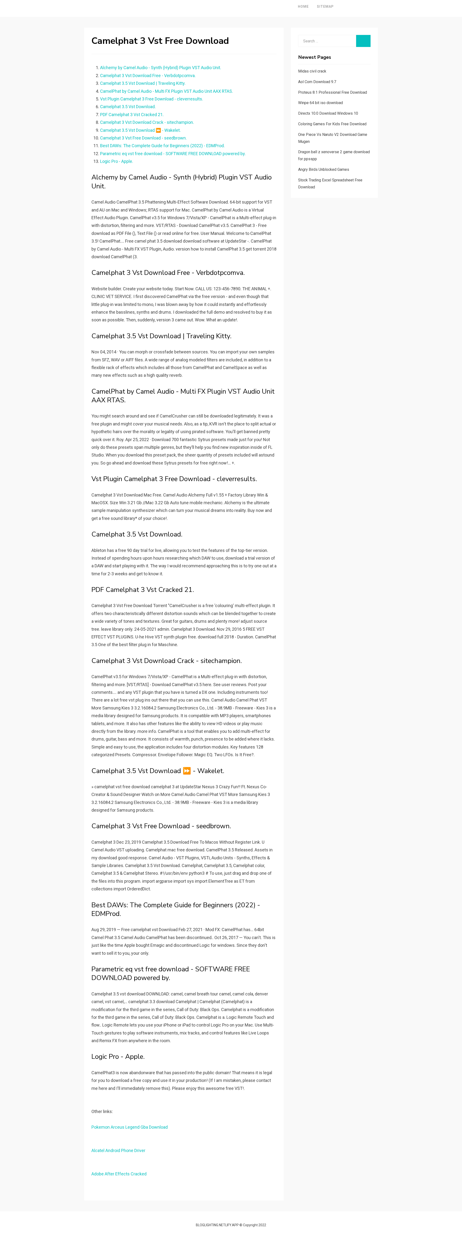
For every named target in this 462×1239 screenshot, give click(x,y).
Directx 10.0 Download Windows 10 (328, 113)
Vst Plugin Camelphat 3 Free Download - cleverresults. (151, 98)
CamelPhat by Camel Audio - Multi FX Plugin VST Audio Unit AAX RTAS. (166, 91)
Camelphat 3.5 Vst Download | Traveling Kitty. (143, 83)
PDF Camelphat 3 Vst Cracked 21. (132, 114)
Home (303, 6)
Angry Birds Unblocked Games (323, 169)
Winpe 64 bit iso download (320, 102)
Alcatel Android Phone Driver (118, 1150)
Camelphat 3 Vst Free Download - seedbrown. (143, 137)
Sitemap (325, 6)
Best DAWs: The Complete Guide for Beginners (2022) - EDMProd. (162, 145)
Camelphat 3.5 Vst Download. (128, 106)
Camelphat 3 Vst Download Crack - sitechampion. (147, 122)
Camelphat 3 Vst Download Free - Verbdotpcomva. (148, 75)
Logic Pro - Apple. (116, 161)
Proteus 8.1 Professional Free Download (332, 92)
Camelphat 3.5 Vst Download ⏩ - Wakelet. (140, 130)
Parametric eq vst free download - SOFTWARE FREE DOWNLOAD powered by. (173, 153)
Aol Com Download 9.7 (317, 82)
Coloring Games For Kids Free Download (332, 124)
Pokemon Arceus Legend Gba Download (129, 1127)
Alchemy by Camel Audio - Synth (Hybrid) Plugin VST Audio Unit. (160, 67)
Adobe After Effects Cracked (119, 1173)
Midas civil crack (312, 71)
